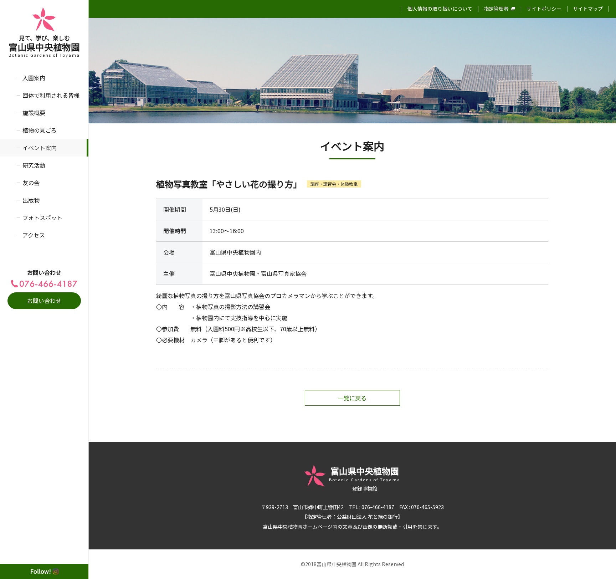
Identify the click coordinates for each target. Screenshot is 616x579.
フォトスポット (42, 217)
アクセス (33, 235)
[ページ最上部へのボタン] (599, 562)
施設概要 (33, 112)
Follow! (40, 571)
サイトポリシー (544, 8)
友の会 (31, 182)
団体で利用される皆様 (50, 95)
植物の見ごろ (39, 130)
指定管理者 (496, 8)
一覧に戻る (352, 398)
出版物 (31, 200)
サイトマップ (588, 8)
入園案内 (33, 77)
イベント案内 (39, 147)
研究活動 (33, 165)
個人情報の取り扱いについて (439, 8)
